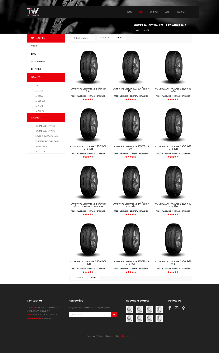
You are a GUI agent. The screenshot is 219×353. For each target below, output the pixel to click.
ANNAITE (39, 106)
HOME (136, 30)
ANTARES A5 (41, 146)
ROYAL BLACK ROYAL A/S (46, 136)
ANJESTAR (40, 101)
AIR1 (37, 86)
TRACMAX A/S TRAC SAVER (47, 141)
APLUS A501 (40, 151)
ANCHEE (39, 96)
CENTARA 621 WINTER (45, 126)
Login (167, 12)
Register (181, 12)
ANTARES (39, 111)
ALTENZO (39, 91)
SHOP (146, 30)
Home (129, 12)
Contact (154, 12)
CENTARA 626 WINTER (45, 131)
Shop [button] (140, 12)
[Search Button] (191, 12)
